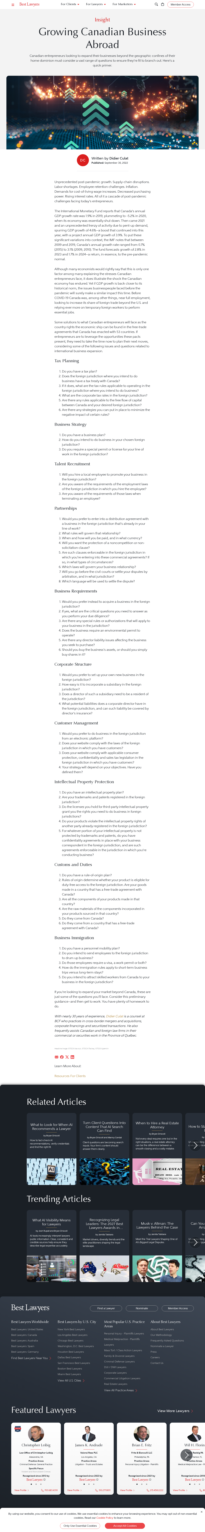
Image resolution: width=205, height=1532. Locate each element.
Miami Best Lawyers (69, 1374)
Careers (155, 1357)
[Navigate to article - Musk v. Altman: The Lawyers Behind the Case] (157, 1246)
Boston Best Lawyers (70, 1368)
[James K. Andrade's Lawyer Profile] (89, 1438)
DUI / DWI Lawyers (115, 1367)
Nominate (142, 1308)
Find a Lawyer (106, 1308)
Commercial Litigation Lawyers (122, 1378)
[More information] (44, 1479)
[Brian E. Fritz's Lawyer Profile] (141, 1438)
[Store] (162, 4)
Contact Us (157, 1363)
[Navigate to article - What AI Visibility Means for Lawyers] (51, 1246)
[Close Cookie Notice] (201, 1511)
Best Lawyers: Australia (24, 1340)
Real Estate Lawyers (115, 1383)
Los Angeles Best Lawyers (72, 1334)
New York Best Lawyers (71, 1329)
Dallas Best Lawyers (69, 1357)
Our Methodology (161, 1334)
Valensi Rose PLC (89, 1452)
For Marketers (123, 4)
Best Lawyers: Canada (24, 1334)
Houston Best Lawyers (71, 1351)
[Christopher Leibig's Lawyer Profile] (36, 1438)
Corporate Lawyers (115, 1372)
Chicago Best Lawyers (70, 1340)
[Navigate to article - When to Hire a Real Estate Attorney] (157, 1149)
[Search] (156, 4)
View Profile (20, 1490)
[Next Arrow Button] (195, 1146)
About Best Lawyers (162, 1329)
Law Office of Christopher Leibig (36, 1452)
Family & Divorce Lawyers (119, 1355)
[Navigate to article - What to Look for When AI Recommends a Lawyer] (51, 1149)
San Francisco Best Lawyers (74, 1363)
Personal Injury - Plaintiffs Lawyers (124, 1333)
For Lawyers (94, 4)
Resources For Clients (70, 1076)
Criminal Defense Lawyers (119, 1361)
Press (154, 1351)
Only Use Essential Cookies (80, 1525)
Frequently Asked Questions (167, 1340)
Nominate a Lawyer (162, 1346)
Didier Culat (114, 1016)
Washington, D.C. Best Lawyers (76, 1346)
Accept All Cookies (125, 1525)
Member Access (178, 1308)
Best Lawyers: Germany (25, 1351)
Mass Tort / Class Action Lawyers (123, 1350)
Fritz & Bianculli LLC (141, 1452)
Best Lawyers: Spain (22, 1346)
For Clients (68, 4)
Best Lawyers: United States (27, 1329)
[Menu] (13, 5)
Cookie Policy (104, 1517)
